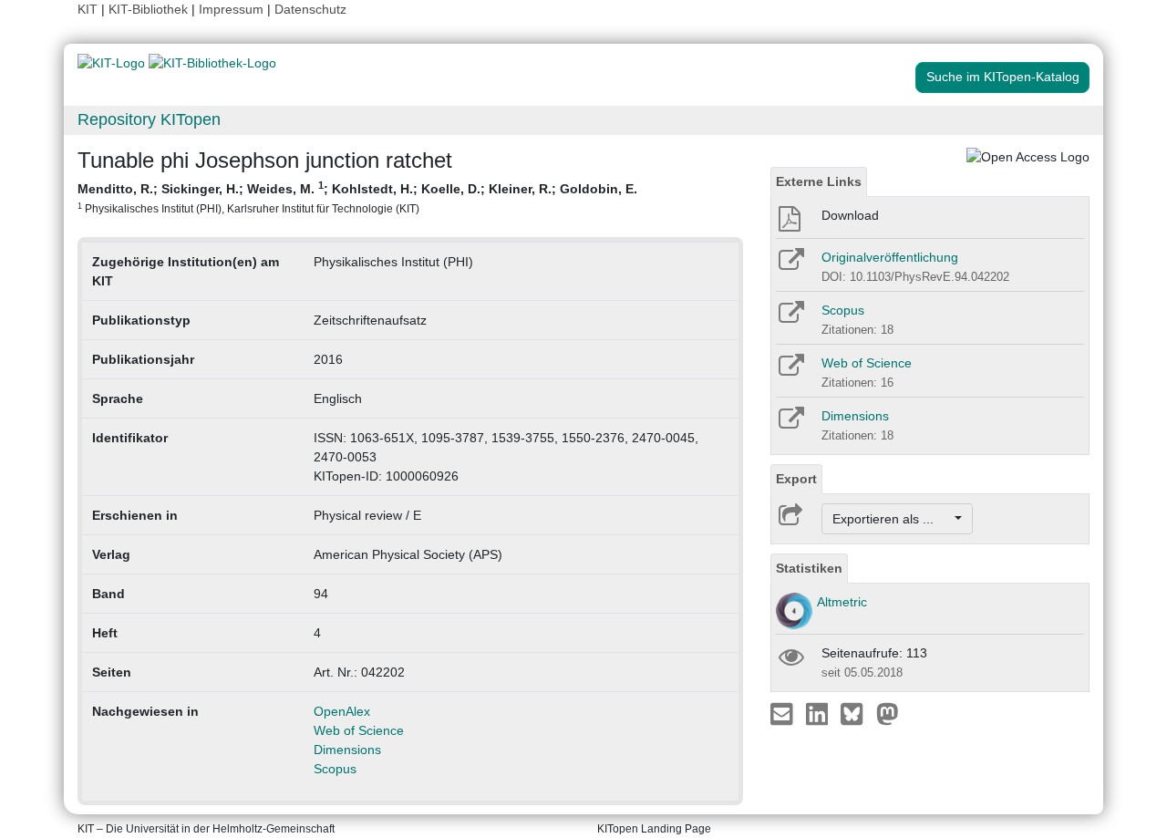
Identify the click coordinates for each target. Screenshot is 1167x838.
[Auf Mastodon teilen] (887, 713)
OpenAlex (342, 711)
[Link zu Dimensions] (790, 424)
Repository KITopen (149, 119)
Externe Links (819, 181)
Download (850, 215)
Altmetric (842, 602)
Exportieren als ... (892, 519)
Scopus (335, 768)
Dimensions (347, 749)
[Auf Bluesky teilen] (857, 713)
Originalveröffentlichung (889, 257)
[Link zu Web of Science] (790, 371)
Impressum (231, 9)
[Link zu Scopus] (790, 318)
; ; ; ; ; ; (357, 197)
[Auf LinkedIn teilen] (819, 713)
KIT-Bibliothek (149, 9)
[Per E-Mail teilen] (783, 713)
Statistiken (809, 568)
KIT (87, 9)
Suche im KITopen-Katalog (1002, 76)
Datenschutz (310, 9)
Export (796, 478)
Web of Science (359, 730)
